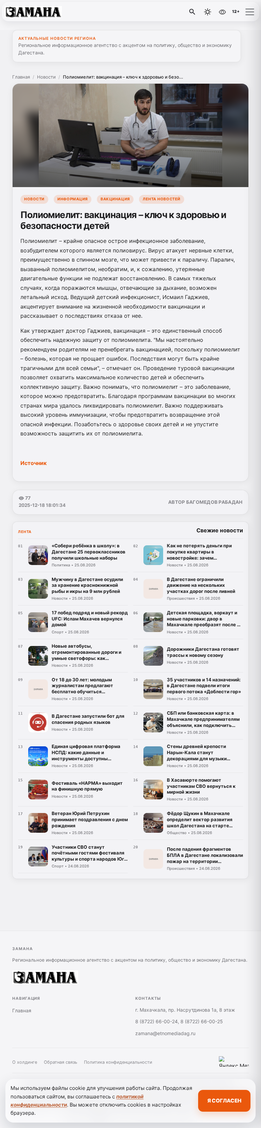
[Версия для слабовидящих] (222, 12)
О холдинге (24, 1062)
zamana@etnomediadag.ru (165, 1033)
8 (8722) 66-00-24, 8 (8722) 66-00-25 (179, 1021)
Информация (72, 199)
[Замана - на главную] (33, 12)
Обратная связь (60, 1062)
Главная (21, 77)
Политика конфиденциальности (118, 1062)
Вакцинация (115, 199)
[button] (249, 11)
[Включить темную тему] (207, 11)
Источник (33, 463)
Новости (46, 77)
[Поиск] (192, 11)
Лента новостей (161, 199)
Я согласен (224, 1100)
